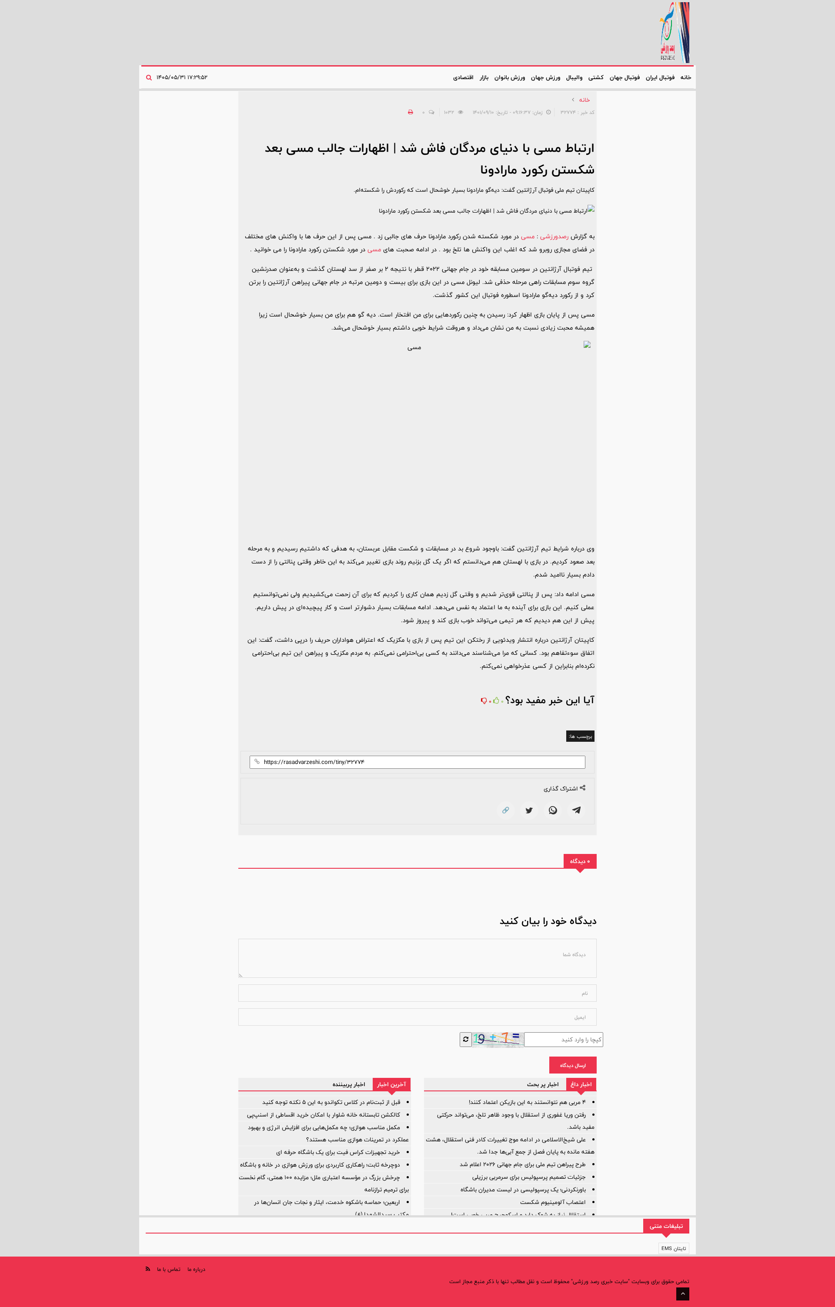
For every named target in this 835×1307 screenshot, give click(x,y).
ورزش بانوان (509, 77)
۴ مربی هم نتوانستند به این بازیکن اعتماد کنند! (527, 1102)
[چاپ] (409, 112)
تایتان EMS (673, 1248)
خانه (686, 77)
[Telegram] (576, 810)
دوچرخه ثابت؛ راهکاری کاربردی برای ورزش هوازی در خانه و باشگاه (320, 1165)
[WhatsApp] (553, 810)
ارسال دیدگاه (573, 1065)
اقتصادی (463, 77)
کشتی (596, 77)
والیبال (574, 77)
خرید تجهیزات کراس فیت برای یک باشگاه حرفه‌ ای (338, 1152)
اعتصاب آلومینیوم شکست (553, 1202)
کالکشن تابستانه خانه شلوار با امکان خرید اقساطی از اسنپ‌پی (323, 1115)
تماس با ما (168, 1269)
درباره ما (196, 1269)
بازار (484, 77)
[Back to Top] (682, 1293)
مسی (527, 236)
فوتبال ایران (660, 77)
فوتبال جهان (625, 77)
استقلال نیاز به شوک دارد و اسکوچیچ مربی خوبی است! (518, 1215)
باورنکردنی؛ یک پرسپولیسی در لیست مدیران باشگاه (523, 1189)
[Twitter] (529, 810)
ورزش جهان (545, 77)
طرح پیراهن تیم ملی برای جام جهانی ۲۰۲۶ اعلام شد (523, 1164)
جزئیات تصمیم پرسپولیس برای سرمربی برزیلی (529, 1177)
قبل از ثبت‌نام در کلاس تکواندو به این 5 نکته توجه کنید (331, 1102)
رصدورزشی (554, 236)
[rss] (148, 1269)
